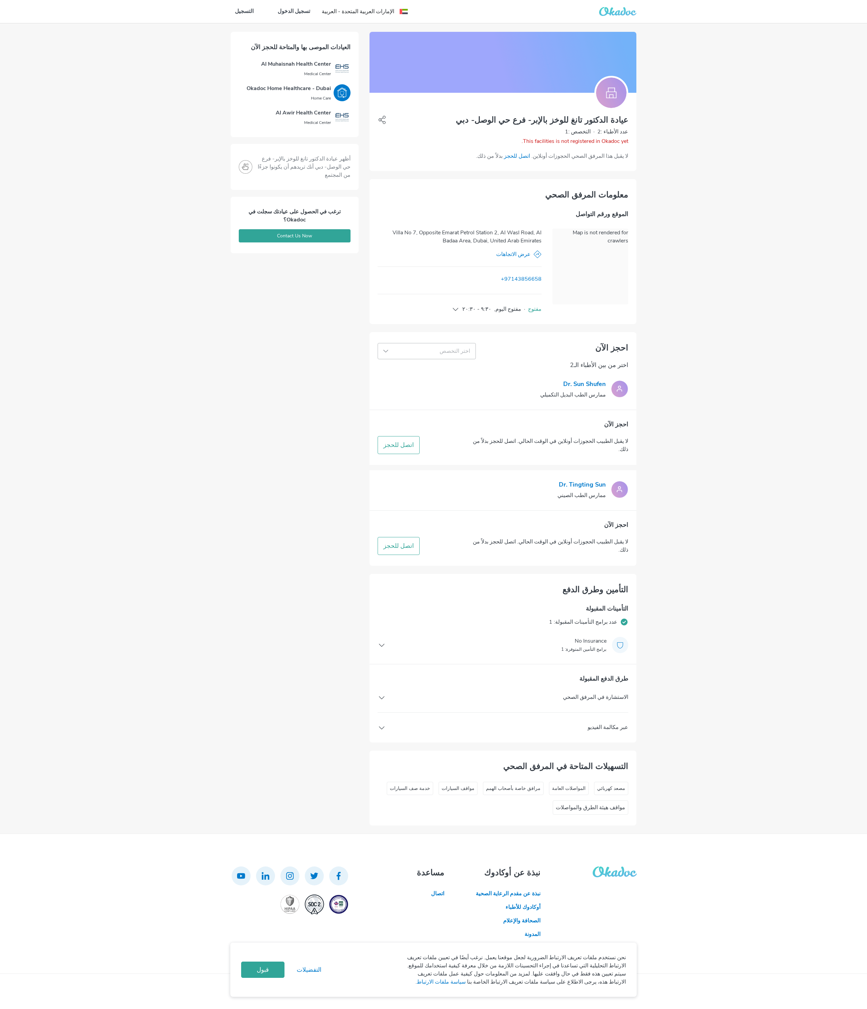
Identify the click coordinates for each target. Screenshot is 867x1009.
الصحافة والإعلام (522, 920)
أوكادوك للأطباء (523, 907)
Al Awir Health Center (303, 112)
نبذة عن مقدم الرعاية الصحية (508, 893)
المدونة (533, 934)
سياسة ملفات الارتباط (441, 982)
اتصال (437, 893)
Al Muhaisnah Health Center (296, 64)
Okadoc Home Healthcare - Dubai (289, 88)
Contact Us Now (294, 236)
